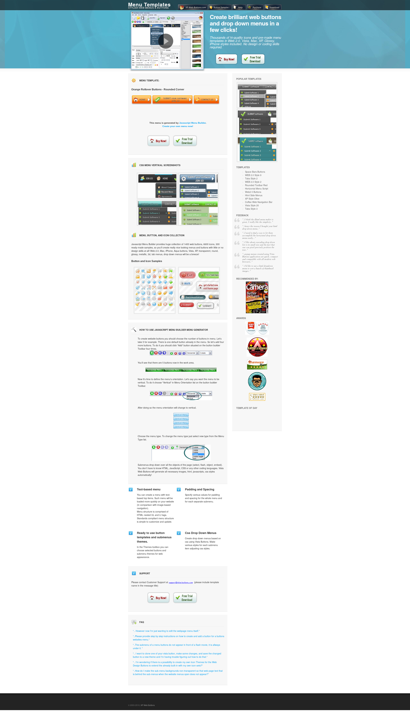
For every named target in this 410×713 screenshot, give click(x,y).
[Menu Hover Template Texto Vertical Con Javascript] (257, 149)
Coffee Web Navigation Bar (258, 202)
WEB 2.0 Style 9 (253, 175)
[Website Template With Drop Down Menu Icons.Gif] (199, 290)
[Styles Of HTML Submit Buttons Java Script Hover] (198, 186)
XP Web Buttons (148, 705)
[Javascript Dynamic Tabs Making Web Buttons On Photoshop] (154, 290)
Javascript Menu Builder (192, 123)
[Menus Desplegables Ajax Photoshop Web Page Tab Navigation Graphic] (257, 122)
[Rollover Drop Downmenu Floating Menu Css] (157, 213)
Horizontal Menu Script (256, 188)
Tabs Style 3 (251, 208)
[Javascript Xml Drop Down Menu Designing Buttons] (198, 213)
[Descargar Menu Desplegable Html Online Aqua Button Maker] (257, 95)
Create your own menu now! (177, 126)
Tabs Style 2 (251, 178)
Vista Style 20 (252, 205)
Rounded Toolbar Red (256, 185)
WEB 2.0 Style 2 (253, 181)
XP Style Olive (252, 198)
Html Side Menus (253, 195)
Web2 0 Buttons (253, 191)
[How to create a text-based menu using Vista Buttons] (165, 41)
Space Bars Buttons (255, 171)
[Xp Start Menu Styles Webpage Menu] (157, 186)
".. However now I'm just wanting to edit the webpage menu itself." (166, 630)
